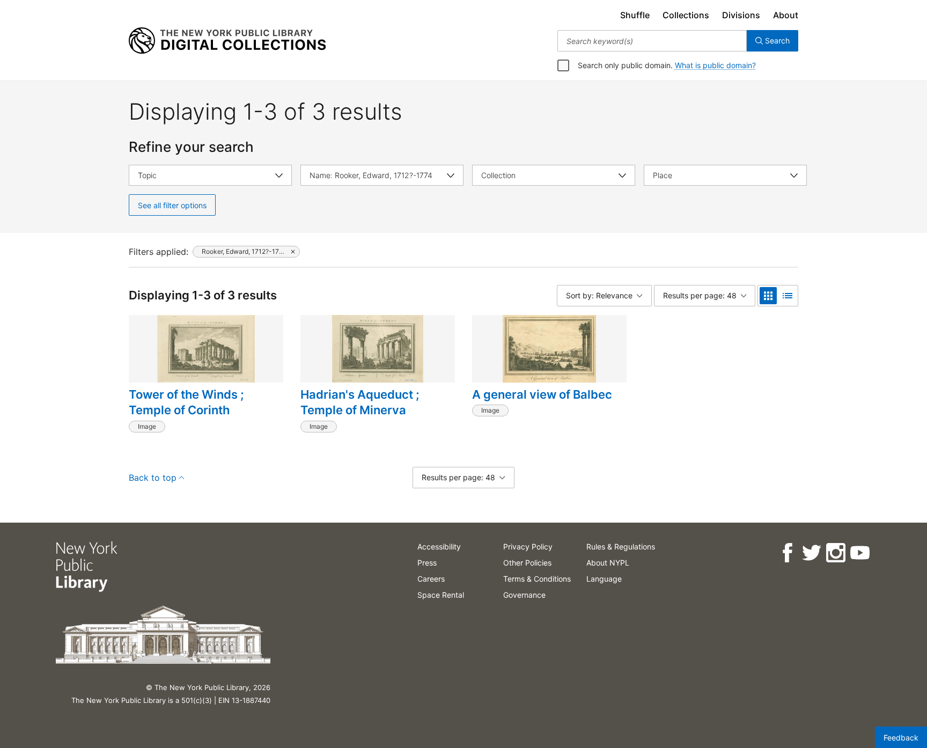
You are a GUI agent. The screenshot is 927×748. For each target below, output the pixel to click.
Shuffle (635, 15)
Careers (431, 578)
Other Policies (527, 562)
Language (604, 578)
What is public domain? (715, 65)
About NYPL (607, 562)
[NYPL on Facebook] (787, 553)
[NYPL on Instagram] (835, 553)
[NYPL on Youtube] (859, 553)
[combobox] (652, 41)
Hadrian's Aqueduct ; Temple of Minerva (360, 402)
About (785, 15)
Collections (686, 15)
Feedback (901, 737)
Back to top (152, 477)
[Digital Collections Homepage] (227, 40)
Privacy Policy (528, 546)
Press (427, 562)
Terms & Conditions (537, 578)
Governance (524, 594)
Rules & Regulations (620, 546)
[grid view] (768, 295)
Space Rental (440, 594)
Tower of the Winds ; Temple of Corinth (186, 402)
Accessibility (439, 546)
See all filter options (172, 205)
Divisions (741, 15)
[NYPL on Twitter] (811, 553)
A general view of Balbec (542, 394)
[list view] (787, 295)
